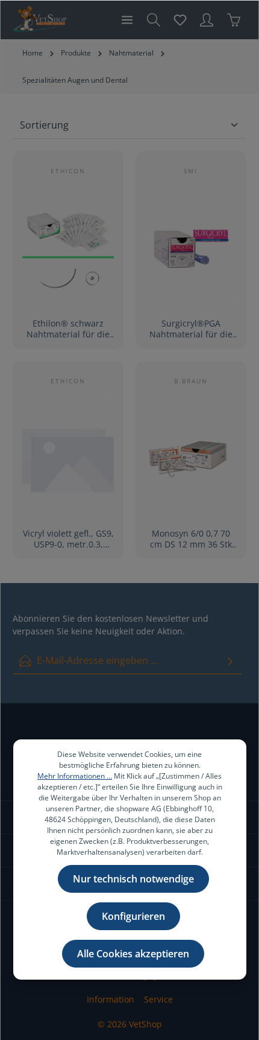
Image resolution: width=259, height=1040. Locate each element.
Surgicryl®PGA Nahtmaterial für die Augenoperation (190, 328)
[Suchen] (154, 20)
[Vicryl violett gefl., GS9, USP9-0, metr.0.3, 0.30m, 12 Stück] (68, 458)
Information (110, 999)
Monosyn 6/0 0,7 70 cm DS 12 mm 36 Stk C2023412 (191, 538)
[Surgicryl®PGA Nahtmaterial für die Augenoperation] (191, 248)
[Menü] (127, 20)
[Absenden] (230, 660)
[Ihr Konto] (207, 20)
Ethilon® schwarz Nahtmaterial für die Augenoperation (68, 328)
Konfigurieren (133, 916)
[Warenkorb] (233, 20)
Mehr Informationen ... (74, 776)
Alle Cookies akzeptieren (133, 953)
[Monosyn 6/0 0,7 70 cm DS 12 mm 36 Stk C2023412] (191, 458)
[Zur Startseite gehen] (39, 20)
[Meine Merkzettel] (180, 20)
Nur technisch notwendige (133, 878)
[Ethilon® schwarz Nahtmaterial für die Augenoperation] (68, 248)
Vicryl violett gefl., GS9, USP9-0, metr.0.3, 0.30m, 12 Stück (68, 538)
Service (158, 999)
